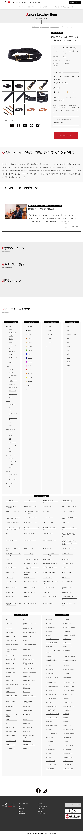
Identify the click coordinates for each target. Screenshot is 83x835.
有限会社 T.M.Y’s (67, 702)
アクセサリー (12, 442)
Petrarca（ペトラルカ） (49, 587)
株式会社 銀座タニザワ (28, 659)
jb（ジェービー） (47, 548)
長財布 (10, 329)
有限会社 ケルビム (10, 663)
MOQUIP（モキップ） (30, 592)
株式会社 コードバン (11, 668)
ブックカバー (12, 461)
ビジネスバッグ (13, 394)
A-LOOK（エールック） (30, 517)
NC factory (25, 640)
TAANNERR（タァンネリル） (32, 559)
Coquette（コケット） (30, 540)
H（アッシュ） (26, 619)
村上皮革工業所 (67, 749)
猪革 (68, 350)
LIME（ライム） (28, 596)
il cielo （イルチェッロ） (68, 511)
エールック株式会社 (11, 640)
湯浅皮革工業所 (67, 765)
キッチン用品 (12, 479)
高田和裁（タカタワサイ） (50, 559)
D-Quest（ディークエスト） (31, 563)
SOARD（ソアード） (67, 554)
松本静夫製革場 (67, 737)
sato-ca (7, 619)
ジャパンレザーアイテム (11, 7)
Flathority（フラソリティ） (69, 581)
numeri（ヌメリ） (10, 572)
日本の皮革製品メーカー (45, 7)
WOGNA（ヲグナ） (48, 603)
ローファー (12, 407)
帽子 (10, 439)
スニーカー (12, 404)
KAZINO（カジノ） (67, 522)
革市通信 (55, 7)
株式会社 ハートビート (11, 720)
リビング (8, 471)
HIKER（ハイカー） (67, 572)
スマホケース (12, 445)
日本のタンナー (35, 7)
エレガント (49, 338)
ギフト (48, 346)
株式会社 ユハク (27, 741)
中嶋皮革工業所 (67, 710)
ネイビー (30, 358)
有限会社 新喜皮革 (51, 682)
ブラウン (30, 338)
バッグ (7, 366)
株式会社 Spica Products (29, 680)
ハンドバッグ (12, 369)
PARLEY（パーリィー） (49, 572)
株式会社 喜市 (26, 649)
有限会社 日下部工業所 (69, 656)
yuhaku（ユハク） (66, 592)
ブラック (30, 330)
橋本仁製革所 (66, 721)
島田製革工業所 (50, 673)
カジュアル (49, 334)
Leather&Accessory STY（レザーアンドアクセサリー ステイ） (69, 598)
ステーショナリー (10, 455)
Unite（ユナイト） (48, 592)
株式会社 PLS (49, 729)
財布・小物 (8, 326)
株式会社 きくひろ (10, 655)
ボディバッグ (12, 391)
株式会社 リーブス (10, 745)
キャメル (30, 342)
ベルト (10, 432)
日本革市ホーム (35, 27)
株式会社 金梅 (67, 639)
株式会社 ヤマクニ (68, 761)
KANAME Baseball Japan (29, 644)
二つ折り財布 (12, 332)
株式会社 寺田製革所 (51, 706)
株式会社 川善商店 (51, 646)
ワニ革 (68, 362)
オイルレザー (67, 60)
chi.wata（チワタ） (11, 563)
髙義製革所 (66, 698)
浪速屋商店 (8, 710)
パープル (30, 362)
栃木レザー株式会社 (68, 706)
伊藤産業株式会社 (50, 627)
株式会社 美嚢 (26, 723)
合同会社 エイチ (27, 636)
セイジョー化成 (50, 690)
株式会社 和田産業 (68, 769)
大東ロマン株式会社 (51, 698)
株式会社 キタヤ (67, 646)
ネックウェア (12, 448)
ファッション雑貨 (69, 51)
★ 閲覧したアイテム (75, 2)
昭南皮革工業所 (58, 122)
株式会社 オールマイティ (52, 639)
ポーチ (10, 348)
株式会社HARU (26, 714)
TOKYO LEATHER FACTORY (50, 563)
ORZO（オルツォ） (48, 522)
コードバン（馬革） (72, 334)
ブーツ (10, 422)
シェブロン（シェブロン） (68, 548)
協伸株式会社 (66, 650)
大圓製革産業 (66, 631)
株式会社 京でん (27, 655)
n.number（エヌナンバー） (13, 522)
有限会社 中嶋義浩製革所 (52, 714)
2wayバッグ (12, 384)
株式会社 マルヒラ (68, 745)
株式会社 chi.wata (10, 692)
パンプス (11, 410)
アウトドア (49, 342)
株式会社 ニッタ (50, 721)
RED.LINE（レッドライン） (31, 603)
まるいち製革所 (50, 741)
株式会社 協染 (49, 656)
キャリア (48, 330)
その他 (10, 362)
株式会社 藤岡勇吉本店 (69, 733)
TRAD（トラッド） (11, 567)
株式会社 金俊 (67, 643)
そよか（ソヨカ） (10, 559)
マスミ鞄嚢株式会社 (11, 731)
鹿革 (68, 354)
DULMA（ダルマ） (66, 559)
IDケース (11, 354)
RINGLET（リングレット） (50, 596)
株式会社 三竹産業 (54, 27)
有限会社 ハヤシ (67, 725)
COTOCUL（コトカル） (49, 540)
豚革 (68, 338)
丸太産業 (48, 745)
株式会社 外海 (26, 684)
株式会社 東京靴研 (10, 701)
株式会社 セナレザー (68, 690)
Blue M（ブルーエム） (11, 587)
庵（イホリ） (46, 511)
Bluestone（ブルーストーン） (32, 587)
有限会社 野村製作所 (28, 710)
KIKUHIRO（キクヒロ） (30, 533)
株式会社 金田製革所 (51, 643)
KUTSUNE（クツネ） (11, 540)
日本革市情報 (27, 7)
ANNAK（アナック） (70, 48)
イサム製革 (66, 619)
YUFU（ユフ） (9, 596)
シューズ (8, 401)
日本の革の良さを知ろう (63, 7)
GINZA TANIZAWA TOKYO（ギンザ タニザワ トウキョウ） (69, 535)
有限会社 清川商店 (10, 659)
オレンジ (30, 373)
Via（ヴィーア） (47, 578)
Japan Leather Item (44, 27)
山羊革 (68, 346)
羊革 (68, 342)
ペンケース (12, 458)
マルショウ (66, 741)
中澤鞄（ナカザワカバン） (50, 567)
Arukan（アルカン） (48, 506)
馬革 (68, 330)
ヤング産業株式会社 (11, 741)
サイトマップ (41, 811)
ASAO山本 (49, 619)
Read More (74, 226)
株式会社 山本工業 (51, 765)
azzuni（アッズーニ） (30, 501)
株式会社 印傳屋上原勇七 (29, 632)
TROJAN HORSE (10, 706)
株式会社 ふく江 (10, 727)
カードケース (12, 345)
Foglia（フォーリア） (11, 581)
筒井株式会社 (26, 692)
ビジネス (48, 326)
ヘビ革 (68, 358)
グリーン (30, 350)
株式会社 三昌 (67, 665)
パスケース (12, 464)
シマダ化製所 (66, 673)
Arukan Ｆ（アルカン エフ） (69, 506)
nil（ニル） (65, 567)
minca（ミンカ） (10, 592)
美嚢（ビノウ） (66, 578)
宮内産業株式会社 (50, 749)
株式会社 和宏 (26, 748)
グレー (29, 334)
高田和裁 (8, 688)
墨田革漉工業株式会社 (52, 686)
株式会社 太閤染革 (51, 694)
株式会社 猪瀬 (9, 632)
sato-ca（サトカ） (29, 548)
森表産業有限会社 (68, 753)
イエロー (30, 377)
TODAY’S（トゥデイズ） (68, 563)
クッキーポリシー (42, 813)
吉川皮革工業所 (50, 769)
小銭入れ (11, 339)
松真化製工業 (49, 737)
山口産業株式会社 (50, 761)
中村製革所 (66, 714)
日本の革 (21, 7)
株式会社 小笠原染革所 (69, 635)
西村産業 (65, 718)
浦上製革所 (49, 631)
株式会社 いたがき (27, 628)
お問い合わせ (74, 7)
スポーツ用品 (9, 483)
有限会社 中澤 (26, 706)
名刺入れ (11, 342)
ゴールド (30, 381)
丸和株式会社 (26, 731)
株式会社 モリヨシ (68, 757)
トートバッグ (12, 372)
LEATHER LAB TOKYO (29, 745)
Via (6, 723)
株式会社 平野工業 (68, 729)
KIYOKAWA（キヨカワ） (49, 533)
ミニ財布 (11, 336)
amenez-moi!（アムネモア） (31, 506)
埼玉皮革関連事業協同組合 (29, 672)
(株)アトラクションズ (11, 623)
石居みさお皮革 (67, 623)
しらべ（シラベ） (28, 554)
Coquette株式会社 (10, 672)
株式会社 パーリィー (28, 720)
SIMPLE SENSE (10, 680)
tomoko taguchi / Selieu (12, 684)
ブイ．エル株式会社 (51, 733)
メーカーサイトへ (64, 135)
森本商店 (48, 757)
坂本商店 (8, 676)
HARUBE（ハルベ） (29, 578)
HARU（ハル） (9, 578)
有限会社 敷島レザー (68, 669)
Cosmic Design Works (28, 668)
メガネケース (12, 351)
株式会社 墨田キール (68, 686)
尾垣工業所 (49, 635)
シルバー (30, 385)
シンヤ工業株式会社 (68, 682)
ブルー (29, 354)
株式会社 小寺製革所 (51, 660)
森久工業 (48, 753)
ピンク (29, 365)
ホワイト (30, 326)
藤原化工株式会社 (27, 727)
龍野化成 (48, 702)
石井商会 (48, 623)
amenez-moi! (9, 628)
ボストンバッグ (13, 387)
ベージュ (30, 346)
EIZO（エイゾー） (48, 517)
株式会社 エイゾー (10, 636)
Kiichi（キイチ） (10, 533)
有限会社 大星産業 (68, 694)
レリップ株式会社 (10, 748)
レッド (29, 369)
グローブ (11, 486)
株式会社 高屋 (26, 688)
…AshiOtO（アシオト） (12, 501)
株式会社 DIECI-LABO (11, 695)
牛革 (64, 57)
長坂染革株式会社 (50, 710)
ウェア (10, 435)
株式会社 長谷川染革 (51, 725)
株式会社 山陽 (26, 676)
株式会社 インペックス (69, 627)
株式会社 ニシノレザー (52, 718)
